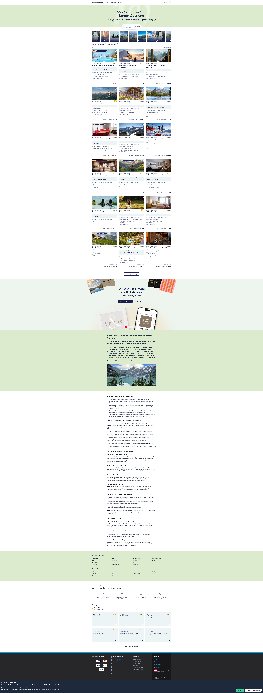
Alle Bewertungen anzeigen (131, 646)
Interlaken (134, 431)
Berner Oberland (119, 423)
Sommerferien (115, 575)
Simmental (109, 445)
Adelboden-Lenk (137, 439)
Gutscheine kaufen (137, 659)
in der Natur (147, 425)
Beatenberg (148, 443)
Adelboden (114, 558)
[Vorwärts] (171, 36)
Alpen (147, 401)
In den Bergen (110, 477)
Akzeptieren (240, 690)
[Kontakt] (165, 2)
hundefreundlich (136, 573)
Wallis (136, 471)
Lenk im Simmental (156, 558)
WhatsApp (158, 662)
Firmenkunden (136, 663)
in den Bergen (95, 573)
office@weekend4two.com (162, 660)
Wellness (94, 572)
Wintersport (119, 439)
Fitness (133, 572)
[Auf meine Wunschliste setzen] (116, 51)
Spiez (133, 562)
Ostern (153, 573)
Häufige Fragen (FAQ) (138, 673)
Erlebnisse (107, 2)
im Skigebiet (155, 572)
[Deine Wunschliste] (167, 2)
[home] (97, 2)
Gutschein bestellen (125, 301)
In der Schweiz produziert (132, 327)
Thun (139, 431)
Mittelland (137, 477)
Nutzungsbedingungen (138, 669)
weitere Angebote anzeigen (131, 274)
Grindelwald (130, 439)
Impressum (135, 671)
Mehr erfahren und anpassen (253, 690)
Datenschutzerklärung (25, 687)
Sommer (109, 501)
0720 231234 (159, 664)
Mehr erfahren (139, 301)
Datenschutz (135, 665)
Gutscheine (114, 2)
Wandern (109, 486)
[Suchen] (170, 2)
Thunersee (114, 562)
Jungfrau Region (95, 558)
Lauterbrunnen (117, 406)
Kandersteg (148, 399)
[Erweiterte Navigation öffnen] (126, 2)
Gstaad (93, 560)
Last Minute (120, 2)
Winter (108, 510)
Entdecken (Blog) (137, 661)
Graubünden (127, 471)
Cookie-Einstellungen (138, 667)
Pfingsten (114, 573)
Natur (93, 575)
